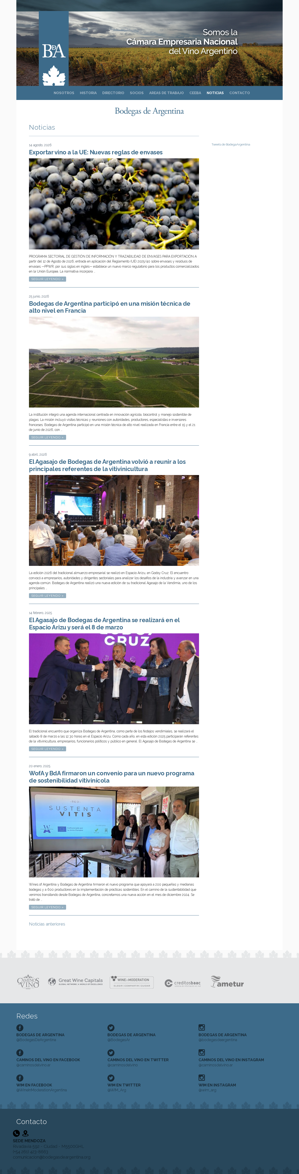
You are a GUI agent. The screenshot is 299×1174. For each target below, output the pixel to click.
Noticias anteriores (47, 924)
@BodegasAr (131, 1037)
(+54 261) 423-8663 (30, 1151)
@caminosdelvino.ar (48, 1062)
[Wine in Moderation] (133, 981)
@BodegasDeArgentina (40, 1037)
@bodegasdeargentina (223, 1037)
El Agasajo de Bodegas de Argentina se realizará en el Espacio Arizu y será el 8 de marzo (104, 624)
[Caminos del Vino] (28, 981)
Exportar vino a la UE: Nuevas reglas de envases (96, 152)
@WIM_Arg (124, 1087)
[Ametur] (226, 981)
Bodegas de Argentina (54, 42)
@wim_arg (217, 1087)
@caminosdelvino (138, 1062)
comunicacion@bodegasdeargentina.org (51, 1157)
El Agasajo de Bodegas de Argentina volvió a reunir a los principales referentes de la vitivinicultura (107, 465)
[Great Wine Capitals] (75, 981)
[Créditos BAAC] (183, 981)
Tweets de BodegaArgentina (231, 144)
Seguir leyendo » (48, 279)
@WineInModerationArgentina (41, 1087)
